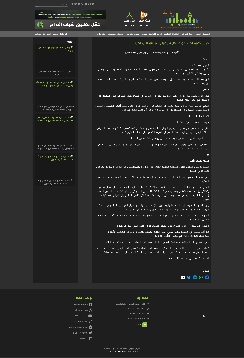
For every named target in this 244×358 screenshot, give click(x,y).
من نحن (37, 34)
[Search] (37, 5)
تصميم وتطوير (122, 351)
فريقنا (55, 34)
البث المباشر (187, 34)
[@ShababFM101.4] (89, 4)
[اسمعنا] (147, 25)
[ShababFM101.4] (93, 4)
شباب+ (144, 34)
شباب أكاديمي (132, 34)
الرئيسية (206, 34)
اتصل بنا (47, 34)
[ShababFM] (72, 4)
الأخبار (198, 34)
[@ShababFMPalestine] (79, 4)
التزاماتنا (63, 34)
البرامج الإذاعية (155, 34)
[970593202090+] (82, 4)
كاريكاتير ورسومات (116, 34)
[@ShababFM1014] (75, 4)
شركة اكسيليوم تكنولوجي (116, 351)
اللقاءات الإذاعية (171, 34)
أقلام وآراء (101, 34)
